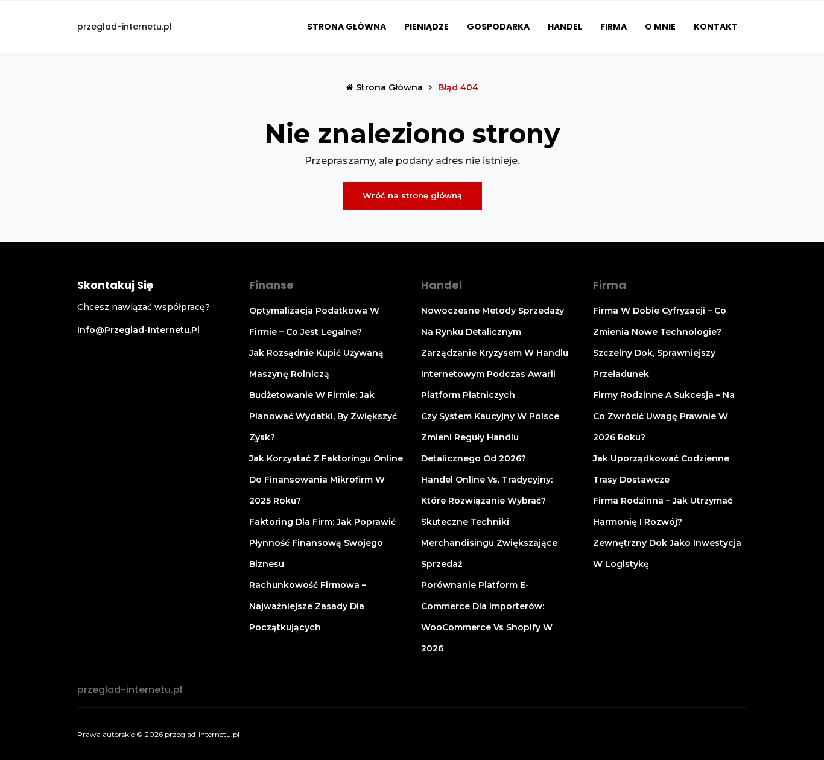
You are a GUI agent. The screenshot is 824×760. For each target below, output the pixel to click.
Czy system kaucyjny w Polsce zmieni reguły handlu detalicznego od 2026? (490, 437)
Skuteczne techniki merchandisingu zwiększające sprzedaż (489, 542)
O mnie (660, 27)
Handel (565, 27)
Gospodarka (498, 27)
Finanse (271, 285)
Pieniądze (426, 27)
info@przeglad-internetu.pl (138, 330)
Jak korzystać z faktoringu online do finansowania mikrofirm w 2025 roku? (326, 479)
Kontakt (716, 27)
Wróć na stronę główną (412, 195)
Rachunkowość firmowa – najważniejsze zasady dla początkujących (307, 606)
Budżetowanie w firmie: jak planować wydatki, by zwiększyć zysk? (323, 416)
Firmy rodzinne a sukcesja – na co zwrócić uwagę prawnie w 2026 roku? (664, 416)
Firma (613, 27)
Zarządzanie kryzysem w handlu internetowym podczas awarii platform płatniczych (494, 374)
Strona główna (346, 27)
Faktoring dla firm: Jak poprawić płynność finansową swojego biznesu (322, 542)
